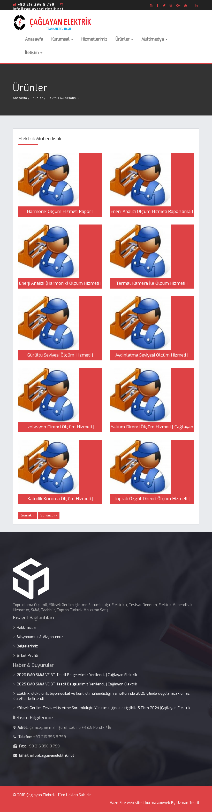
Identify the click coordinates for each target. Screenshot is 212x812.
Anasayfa (34, 39)
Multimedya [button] (153, 39)
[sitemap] (151, 5)
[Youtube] (185, 5)
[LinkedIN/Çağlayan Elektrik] (196, 5)
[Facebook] (157, 5)
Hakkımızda (26, 627)
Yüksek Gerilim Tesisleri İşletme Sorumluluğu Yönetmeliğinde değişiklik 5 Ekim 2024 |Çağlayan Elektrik (103, 708)
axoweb (163, 802)
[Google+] (178, 5)
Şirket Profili (27, 655)
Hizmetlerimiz (94, 39)
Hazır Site (118, 802)
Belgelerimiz (27, 646)
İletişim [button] (32, 52)
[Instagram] (171, 5)
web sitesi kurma (141, 802)
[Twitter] (164, 5)
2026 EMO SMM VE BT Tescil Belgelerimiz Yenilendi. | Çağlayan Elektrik (77, 674)
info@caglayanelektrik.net (52, 755)
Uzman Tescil (188, 802)
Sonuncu (47, 515)
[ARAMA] (191, 4)
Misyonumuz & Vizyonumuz (40, 637)
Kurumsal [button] (61, 39)
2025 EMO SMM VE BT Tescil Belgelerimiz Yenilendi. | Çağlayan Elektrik (77, 684)
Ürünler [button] (123, 39)
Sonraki (27, 515)
